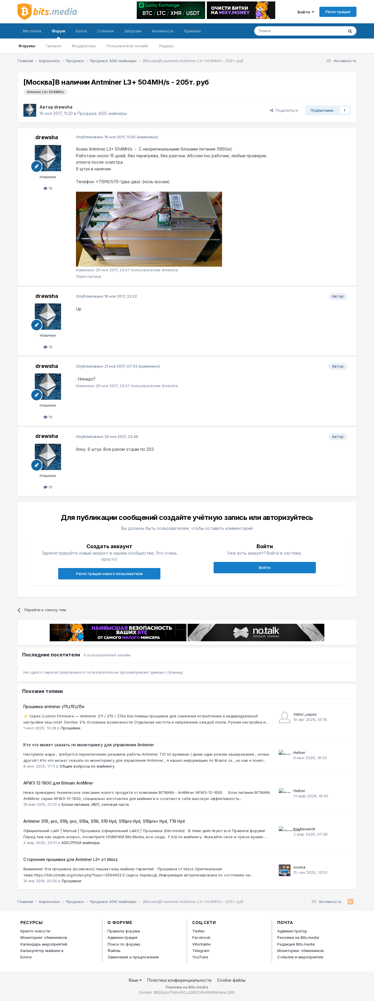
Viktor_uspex (305, 714)
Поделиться (285, 110)
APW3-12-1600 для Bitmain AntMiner (58, 783)
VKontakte (201, 944)
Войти (304, 12)
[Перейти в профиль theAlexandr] (284, 832)
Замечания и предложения (133, 957)
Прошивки (70, 728)
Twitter (198, 931)
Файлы (114, 950)
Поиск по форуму (124, 944)
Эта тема (328, 31)
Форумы (26, 45)
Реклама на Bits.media (298, 937)
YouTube (200, 957)
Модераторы (84, 45)
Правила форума (124, 931)
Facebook (201, 937)
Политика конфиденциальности (179, 980)
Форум (58, 31)
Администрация (122, 937)
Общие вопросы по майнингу (87, 766)
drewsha (63, 106)
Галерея (53, 45)
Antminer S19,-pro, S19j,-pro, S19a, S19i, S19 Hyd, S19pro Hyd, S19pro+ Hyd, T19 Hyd (104, 821)
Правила (192, 31)
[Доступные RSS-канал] (350, 902)
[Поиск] (350, 31)
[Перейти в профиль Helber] (284, 755)
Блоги (81, 31)
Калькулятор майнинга (41, 950)
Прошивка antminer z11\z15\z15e (53, 706)
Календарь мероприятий (43, 944)
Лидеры (166, 45)
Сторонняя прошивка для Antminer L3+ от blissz (70, 859)
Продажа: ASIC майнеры (102, 113)
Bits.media (32, 31)
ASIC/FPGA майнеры (80, 842)
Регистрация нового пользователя (109, 573)
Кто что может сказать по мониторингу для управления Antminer (88, 745)
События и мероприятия (300, 957)
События (105, 31)
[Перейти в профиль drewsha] (29, 110)
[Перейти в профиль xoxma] (284, 870)
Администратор (292, 931)
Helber (299, 752)
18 (49, 188)
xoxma (299, 867)
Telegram (200, 950)
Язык (134, 980)
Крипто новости (35, 931)
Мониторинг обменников (43, 937)
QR (230, 992)
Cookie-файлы (231, 980)
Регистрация (337, 11)
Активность (163, 31)
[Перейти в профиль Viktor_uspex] (284, 717)
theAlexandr (304, 829)
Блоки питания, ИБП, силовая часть (95, 804)
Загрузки (132, 31)
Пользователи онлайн (127, 45)
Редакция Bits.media (296, 944)
